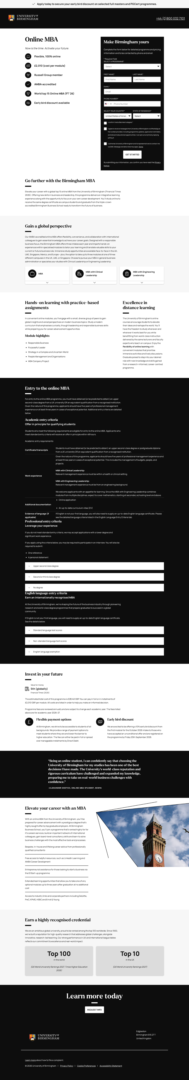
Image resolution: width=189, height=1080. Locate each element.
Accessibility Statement (111, 1065)
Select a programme (114, 61)
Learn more (30, 1060)
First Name (109, 74)
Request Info (94, 1009)
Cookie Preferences (86, 1065)
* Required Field (110, 59)
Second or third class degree (46, 576)
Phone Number (111, 98)
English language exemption (46, 651)
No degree (38, 587)
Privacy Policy (66, 1065)
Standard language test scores (47, 630)
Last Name (138, 74)
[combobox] (132, 66)
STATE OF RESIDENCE (142, 111)
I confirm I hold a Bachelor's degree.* (120, 122)
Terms (141, 147)
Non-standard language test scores (50, 641)
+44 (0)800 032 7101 (170, 18)
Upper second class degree (45, 566)
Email (107, 86)
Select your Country (114, 111)
